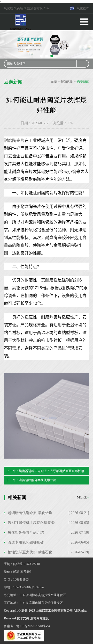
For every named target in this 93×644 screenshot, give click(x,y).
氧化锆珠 (83, 8)
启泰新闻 (83, 82)
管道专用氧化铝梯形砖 (26, 542)
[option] (46, 44)
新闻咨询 (67, 82)
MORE (83, 497)
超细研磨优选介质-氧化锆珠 (30, 513)
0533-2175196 (22, 572)
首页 (54, 82)
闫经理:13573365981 (26, 564)
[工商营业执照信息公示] (24, 635)
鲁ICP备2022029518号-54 (33, 626)
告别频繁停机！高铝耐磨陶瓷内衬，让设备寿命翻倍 (31, 524)
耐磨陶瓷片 (14, 140)
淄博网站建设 (39, 618)
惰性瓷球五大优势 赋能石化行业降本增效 (30, 553)
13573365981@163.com (28, 587)
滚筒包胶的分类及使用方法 (37, 480)
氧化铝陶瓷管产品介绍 (26, 532)
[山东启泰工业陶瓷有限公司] (20, 21)
